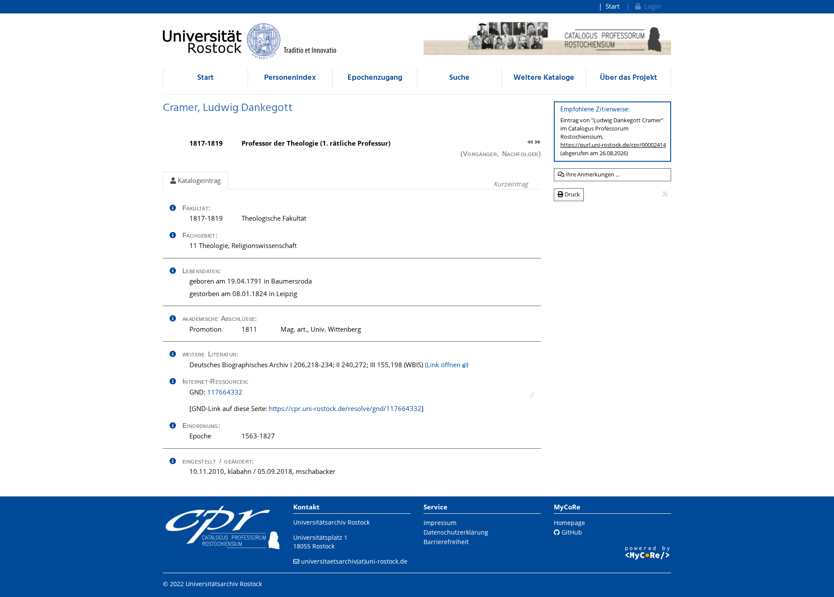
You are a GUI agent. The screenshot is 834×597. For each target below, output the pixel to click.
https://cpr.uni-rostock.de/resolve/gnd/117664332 (345, 408)
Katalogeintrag (198, 180)
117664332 (224, 392)
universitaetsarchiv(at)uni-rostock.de (354, 561)
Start (612, 6)
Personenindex (290, 78)
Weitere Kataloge (543, 78)
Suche (459, 78)
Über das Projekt (628, 78)
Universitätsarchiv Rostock (331, 522)
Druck (571, 194)
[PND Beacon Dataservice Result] (531, 395)
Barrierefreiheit (446, 542)
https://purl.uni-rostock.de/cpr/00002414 (613, 145)
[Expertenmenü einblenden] (665, 194)
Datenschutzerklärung (456, 532)
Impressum (440, 523)
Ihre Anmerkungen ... (591, 174)
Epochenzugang (375, 78)
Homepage (569, 523)
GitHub (571, 532)
